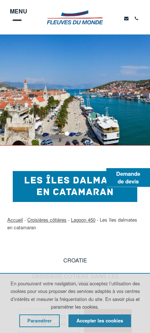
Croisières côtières (47, 219)
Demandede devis (128, 177)
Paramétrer (39, 320)
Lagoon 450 (83, 219)
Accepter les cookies (99, 320)
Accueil (15, 219)
